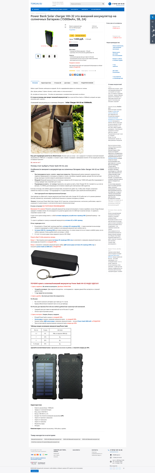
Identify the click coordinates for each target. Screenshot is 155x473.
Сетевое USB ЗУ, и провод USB (45, 230)
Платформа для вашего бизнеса (41, 463)
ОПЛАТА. (56, 456)
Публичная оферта (96, 455)
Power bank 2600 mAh (84, 321)
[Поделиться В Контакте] (70, 75)
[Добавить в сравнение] (65, 25)
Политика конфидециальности (97, 453)
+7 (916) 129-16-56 (118, 4)
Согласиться (35, 471)
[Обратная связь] (152, 21)
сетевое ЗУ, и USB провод (73, 220)
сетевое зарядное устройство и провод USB (70, 215)
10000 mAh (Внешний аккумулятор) (52, 439)
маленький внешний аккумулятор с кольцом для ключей (115, 119)
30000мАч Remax (112, 158)
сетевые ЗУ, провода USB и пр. (63, 240)
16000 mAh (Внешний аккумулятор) (71, 439)
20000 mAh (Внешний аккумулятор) (90, 439)
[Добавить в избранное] (65, 27)
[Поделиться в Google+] (82, 75)
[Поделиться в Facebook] (75, 75)
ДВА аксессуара (69, 245)
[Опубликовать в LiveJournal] (85, 75)
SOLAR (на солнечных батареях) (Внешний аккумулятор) (45, 442)
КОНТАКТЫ (85, 9)
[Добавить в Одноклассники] (73, 75)
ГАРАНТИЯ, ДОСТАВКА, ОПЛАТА (58, 9)
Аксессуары (38, 319)
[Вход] (152, 41)
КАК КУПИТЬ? (74, 9)
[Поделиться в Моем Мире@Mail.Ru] (80, 75)
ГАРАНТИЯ (56, 453)
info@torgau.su (116, 454)
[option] (49, 38)
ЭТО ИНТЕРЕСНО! (96, 9)
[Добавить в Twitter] (78, 75)
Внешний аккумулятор (36, 439)
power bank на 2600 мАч (44, 246)
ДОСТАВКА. (57, 455)
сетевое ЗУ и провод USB (71, 226)
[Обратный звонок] (152, 26)
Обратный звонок (120, 5)
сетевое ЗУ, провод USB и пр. (84, 245)
